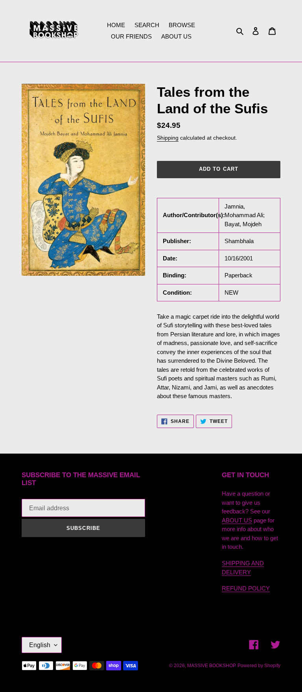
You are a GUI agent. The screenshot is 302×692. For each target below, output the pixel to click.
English (39, 645)
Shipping (168, 138)
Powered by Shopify (259, 665)
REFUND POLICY (246, 588)
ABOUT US (237, 520)
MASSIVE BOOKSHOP (211, 665)
